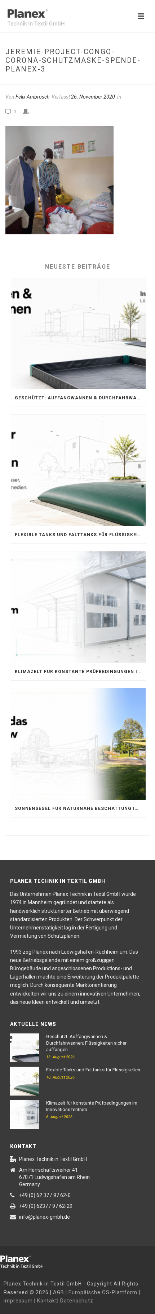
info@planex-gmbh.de (44, 1217)
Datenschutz (76, 1301)
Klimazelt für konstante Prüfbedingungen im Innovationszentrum (80, 671)
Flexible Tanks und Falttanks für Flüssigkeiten (80, 534)
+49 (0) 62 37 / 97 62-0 (45, 1195)
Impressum (18, 1301)
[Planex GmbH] (27, 1260)
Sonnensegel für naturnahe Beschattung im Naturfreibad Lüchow (80, 808)
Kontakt (47, 1301)
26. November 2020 (93, 97)
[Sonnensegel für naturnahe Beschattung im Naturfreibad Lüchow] (78, 744)
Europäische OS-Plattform (102, 1292)
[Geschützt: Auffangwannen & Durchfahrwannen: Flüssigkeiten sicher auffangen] (78, 334)
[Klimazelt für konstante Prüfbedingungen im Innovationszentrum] (78, 607)
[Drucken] (29, 111)
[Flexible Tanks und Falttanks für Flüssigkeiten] (78, 470)
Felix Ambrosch (32, 97)
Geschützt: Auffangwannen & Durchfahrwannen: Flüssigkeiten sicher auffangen (80, 397)
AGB (58, 1292)
